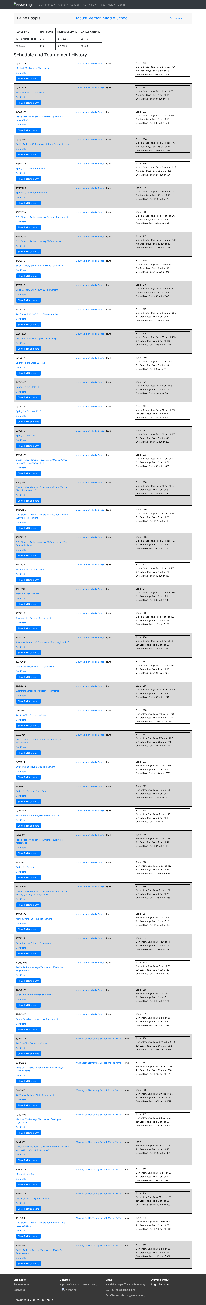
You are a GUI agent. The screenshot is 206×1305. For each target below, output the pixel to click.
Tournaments (45, 4)
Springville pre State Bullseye (30, 362)
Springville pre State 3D (28, 387)
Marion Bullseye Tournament (30, 569)
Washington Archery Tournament (32, 1198)
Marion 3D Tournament (27, 593)
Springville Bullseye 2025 (28, 411)
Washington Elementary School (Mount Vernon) (99, 1038)
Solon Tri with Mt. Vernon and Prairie (34, 994)
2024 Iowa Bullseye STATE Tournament (35, 766)
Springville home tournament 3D (32, 192)
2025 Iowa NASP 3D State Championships (37, 314)
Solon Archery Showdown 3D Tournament (37, 290)
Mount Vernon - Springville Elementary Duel (38, 815)
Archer (62, 4)
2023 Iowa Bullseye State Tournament (35, 1095)
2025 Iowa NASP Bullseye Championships (37, 338)
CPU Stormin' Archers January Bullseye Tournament (42, 217)
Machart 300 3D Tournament (30, 92)
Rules (102, 4)
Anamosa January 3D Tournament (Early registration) (42, 642)
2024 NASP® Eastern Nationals (31, 715)
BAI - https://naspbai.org (120, 1289)
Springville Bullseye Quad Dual (31, 791)
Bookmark (175, 18)
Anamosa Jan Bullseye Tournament (33, 618)
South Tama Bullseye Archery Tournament (37, 1019)
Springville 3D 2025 (25, 435)
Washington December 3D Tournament (35, 666)
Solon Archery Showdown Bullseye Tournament (40, 265)
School (74, 4)
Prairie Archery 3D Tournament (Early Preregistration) (43, 144)
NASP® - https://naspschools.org (125, 1284)
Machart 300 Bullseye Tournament (33, 68)
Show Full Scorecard (28, 78)
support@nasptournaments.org (79, 1284)
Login (121, 4)
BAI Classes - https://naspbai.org (125, 1295)
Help (110, 4)
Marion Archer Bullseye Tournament (34, 918)
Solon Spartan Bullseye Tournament (34, 943)
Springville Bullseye (25, 867)
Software (88, 4)
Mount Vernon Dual (25, 1174)
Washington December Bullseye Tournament (38, 691)
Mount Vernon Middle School (102, 18)
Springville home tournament (30, 168)
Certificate (21, 73)
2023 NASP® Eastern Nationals (31, 1043)
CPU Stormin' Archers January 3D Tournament (39, 241)
